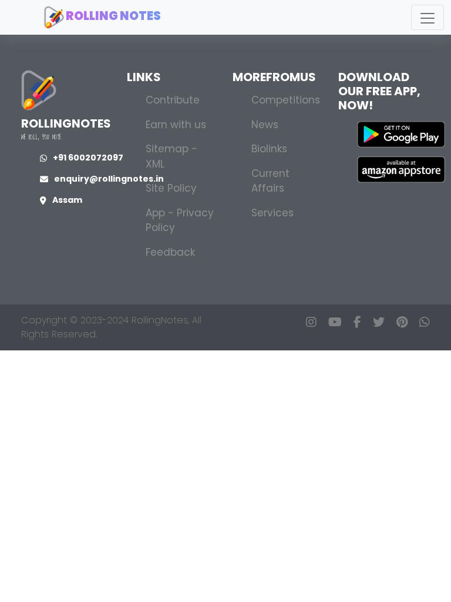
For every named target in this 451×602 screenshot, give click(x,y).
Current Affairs (270, 181)
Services (272, 213)
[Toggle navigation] (427, 17)
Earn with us (176, 125)
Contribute (173, 100)
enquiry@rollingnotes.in (109, 179)
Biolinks (269, 149)
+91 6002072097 (88, 157)
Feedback (170, 252)
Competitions (285, 100)
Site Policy (171, 188)
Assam (67, 200)
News (264, 125)
